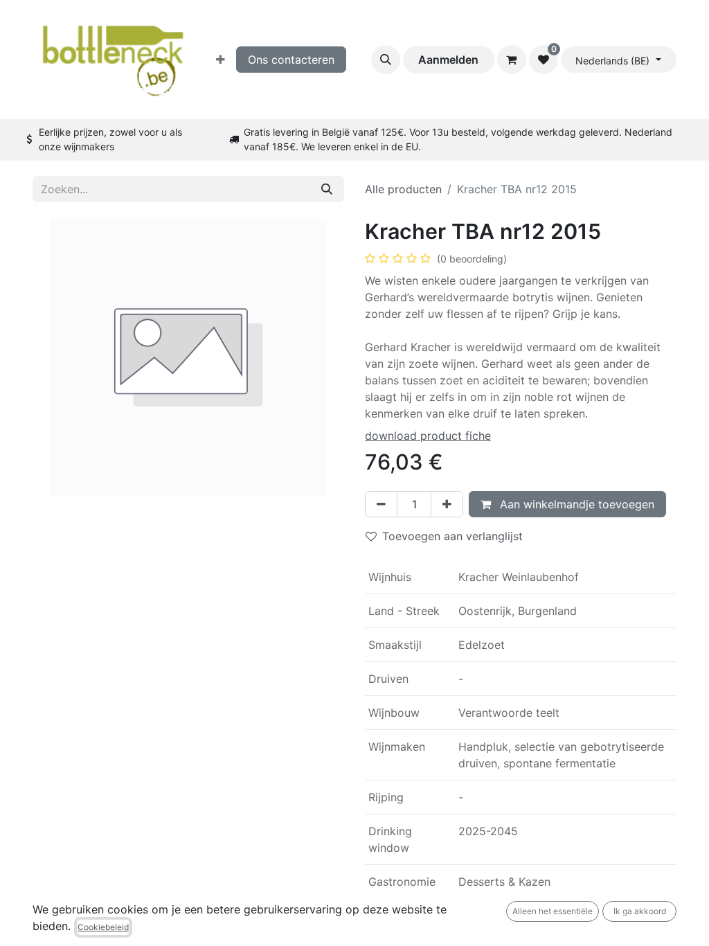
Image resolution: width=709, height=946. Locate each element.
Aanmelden (448, 59)
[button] (385, 59)
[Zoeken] (326, 189)
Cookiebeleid (103, 927)
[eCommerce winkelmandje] (511, 59)
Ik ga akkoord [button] (639, 911)
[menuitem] (220, 59)
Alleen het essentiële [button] (552, 911)
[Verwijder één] (381, 504)
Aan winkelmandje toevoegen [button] (575, 504)
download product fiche (428, 436)
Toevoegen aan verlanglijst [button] (452, 536)
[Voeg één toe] (447, 504)
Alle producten (403, 189)
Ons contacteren (291, 59)
